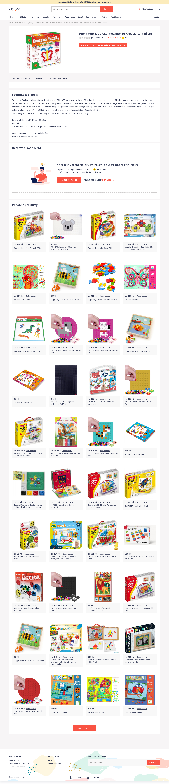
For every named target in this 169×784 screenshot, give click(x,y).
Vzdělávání (116, 17)
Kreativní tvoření (42, 23)
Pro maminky (92, 17)
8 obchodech (68, 554)
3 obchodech (105, 296)
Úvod (11, 23)
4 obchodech (142, 502)
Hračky (13, 17)
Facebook (77, 777)
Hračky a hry (28, 23)
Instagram (95, 777)
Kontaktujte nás (54, 763)
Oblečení (24, 17)
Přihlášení (145, 9)
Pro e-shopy (53, 760)
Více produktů (84, 728)
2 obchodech (105, 244)
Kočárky (45, 17)
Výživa (104, 17)
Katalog (18, 23)
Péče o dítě (70, 17)
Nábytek (35, 17)
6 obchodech (31, 347)
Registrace (155, 9)
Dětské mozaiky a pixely (59, 23)
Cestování (57, 17)
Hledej (106, 9)
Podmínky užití (14, 760)
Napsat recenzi (114, 38)
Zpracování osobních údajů (19, 763)
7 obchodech (31, 244)
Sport (80, 17)
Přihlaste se (108, 179)
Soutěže (155, 17)
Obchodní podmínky (17, 766)
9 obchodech (142, 244)
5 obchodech (31, 296)
